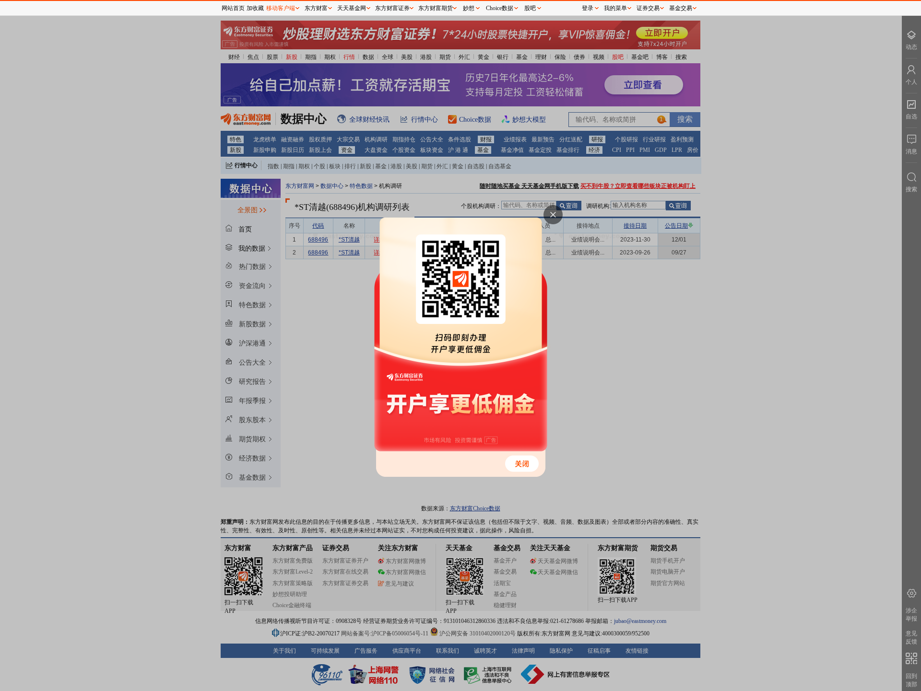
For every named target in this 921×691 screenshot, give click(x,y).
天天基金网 (351, 8)
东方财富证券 (392, 8)
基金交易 (680, 8)
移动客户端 (280, 8)
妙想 (468, 8)
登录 (587, 8)
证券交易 (648, 8)
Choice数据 (499, 8)
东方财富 (316, 8)
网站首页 (233, 8)
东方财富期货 (435, 8)
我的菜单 (615, 8)
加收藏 (255, 8)
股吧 (530, 8)
